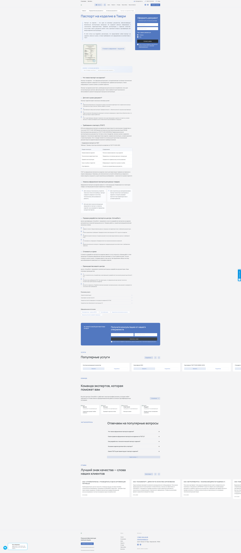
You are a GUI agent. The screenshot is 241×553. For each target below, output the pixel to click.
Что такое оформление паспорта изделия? (121, 431)
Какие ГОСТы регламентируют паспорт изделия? (123, 451)
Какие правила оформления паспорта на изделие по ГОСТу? (126, 436)
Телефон (141, 35)
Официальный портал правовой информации (91, 314)
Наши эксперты (132, 4)
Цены (109, 4)
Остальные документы (111, 10)
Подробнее (116, 368)
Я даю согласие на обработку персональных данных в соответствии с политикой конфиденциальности (134, 341)
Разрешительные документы (96, 10)
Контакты (90, 1)
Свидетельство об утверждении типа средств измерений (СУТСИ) (96, 300)
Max (140, 37)
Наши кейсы (124, 4)
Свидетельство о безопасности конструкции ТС (92, 303)
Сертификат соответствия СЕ (87, 297)
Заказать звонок (155, 4)
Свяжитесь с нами (134, 339)
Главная (84, 10)
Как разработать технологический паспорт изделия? (124, 441)
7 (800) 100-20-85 (142, 537)
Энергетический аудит (86, 295)
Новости (113, 4)
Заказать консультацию (87, 543)
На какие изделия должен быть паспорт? (120, 446)
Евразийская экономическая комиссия (120, 312)
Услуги (122, 537)
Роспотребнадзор (105, 312)
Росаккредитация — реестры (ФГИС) (90, 312)
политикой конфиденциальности (146, 46)
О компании (83, 1)
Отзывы (118, 4)
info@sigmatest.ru (142, 539)
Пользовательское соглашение (87, 550)
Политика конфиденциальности (87, 547)
